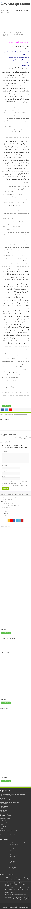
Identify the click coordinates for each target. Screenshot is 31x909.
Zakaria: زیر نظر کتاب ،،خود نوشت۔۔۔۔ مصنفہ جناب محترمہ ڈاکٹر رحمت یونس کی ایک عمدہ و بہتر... (17, 879)
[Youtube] (22, 520)
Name (4, 466)
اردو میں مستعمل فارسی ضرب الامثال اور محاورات (21, 437)
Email (4, 471)
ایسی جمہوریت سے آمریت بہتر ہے (9, 834)
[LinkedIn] (19, 520)
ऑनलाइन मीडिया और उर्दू (5, 818)
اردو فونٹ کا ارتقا (13, 855)
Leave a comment (18, 34)
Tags (26, 494)
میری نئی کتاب (12, 861)
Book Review (10, 10)
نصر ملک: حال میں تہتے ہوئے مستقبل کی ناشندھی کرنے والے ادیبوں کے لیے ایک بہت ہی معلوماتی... (16, 884)
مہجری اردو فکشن (13, 849)
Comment (5, 451)
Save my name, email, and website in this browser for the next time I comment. (15, 483)
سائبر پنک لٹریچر (12, 867)
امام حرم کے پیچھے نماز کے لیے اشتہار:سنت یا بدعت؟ (13, 497)
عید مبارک (3, 501)
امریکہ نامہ (3, 826)
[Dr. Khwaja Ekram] (15, 3)
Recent (3, 494)
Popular (10, 494)
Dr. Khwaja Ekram (8, 414)
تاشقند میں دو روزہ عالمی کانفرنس (17, 842)
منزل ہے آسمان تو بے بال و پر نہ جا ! (8, 830)
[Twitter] (17, 520)
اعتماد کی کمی (4, 513)
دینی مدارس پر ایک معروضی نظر (20, 414)
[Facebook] (14, 520)
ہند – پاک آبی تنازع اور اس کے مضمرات (10, 505)
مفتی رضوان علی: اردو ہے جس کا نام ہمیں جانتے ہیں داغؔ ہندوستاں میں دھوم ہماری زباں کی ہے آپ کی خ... (17, 889)
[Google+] (11, 520)
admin (5, 33)
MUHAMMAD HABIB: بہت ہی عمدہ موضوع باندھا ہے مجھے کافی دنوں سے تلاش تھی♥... (16, 893)
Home (2, 10)
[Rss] (9, 520)
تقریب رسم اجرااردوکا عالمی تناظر (9, 434)
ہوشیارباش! (3, 822)
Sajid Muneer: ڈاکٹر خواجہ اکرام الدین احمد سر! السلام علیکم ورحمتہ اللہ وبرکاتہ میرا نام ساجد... (17, 898)
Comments (19, 494)
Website (4, 476)
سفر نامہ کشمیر (5, 509)
